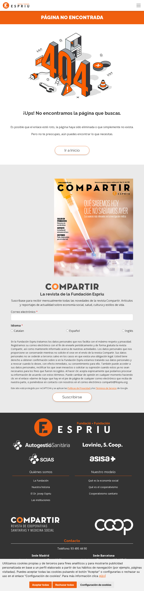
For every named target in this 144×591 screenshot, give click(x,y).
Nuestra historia (41, 487)
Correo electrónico (23, 312)
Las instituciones (40, 500)
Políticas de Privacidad (79, 388)
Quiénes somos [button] (40, 472)
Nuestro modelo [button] (103, 472)
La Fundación (40, 480)
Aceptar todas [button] (40, 584)
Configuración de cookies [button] (95, 584)
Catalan (19, 331)
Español (74, 331)
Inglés (129, 331)
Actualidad (19, 512)
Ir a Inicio (72, 150)
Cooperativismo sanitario (103, 493)
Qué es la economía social (103, 480)
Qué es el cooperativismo (103, 487)
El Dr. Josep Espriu (41, 493)
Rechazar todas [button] (64, 584)
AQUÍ (102, 576)
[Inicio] (17, 5)
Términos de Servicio (106, 388)
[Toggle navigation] (138, 5)
